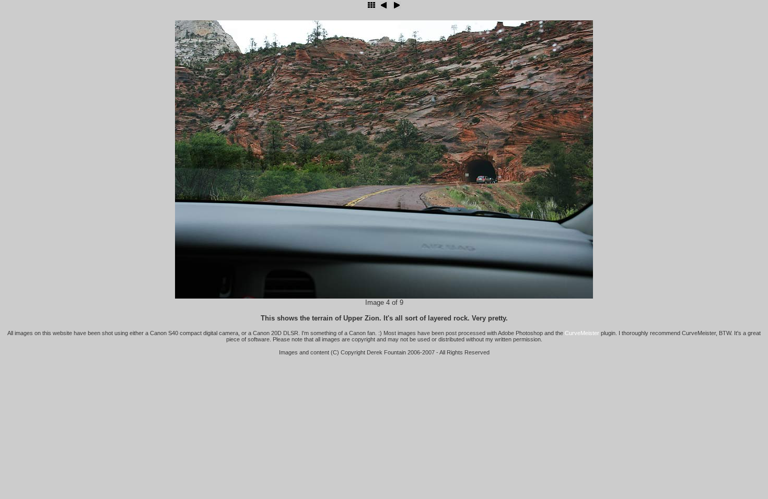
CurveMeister (582, 333)
